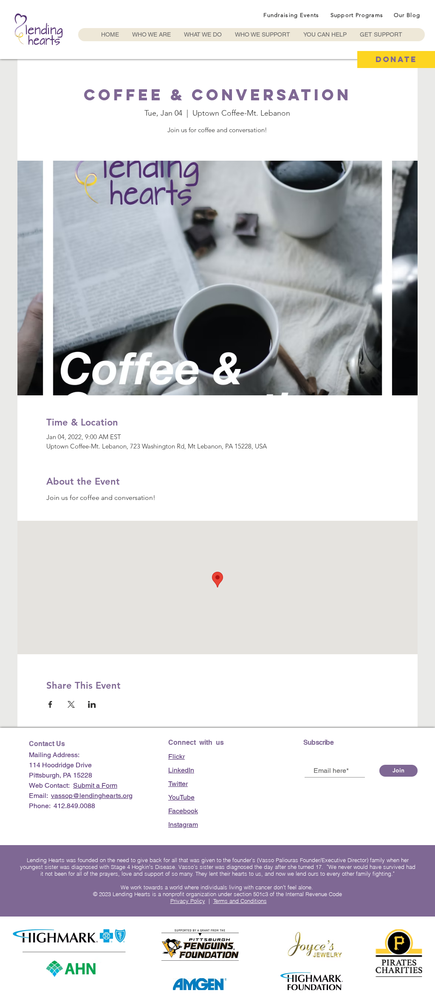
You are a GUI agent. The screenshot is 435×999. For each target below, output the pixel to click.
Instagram (183, 824)
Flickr (176, 756)
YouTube (181, 797)
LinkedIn (181, 770)
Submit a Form (95, 785)
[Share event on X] (71, 704)
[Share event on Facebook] (50, 704)
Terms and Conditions (240, 900)
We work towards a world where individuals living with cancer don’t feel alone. (218, 887)
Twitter (178, 784)
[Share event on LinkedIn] (92, 704)
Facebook (183, 811)
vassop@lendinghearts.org (92, 796)
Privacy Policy (187, 900)
